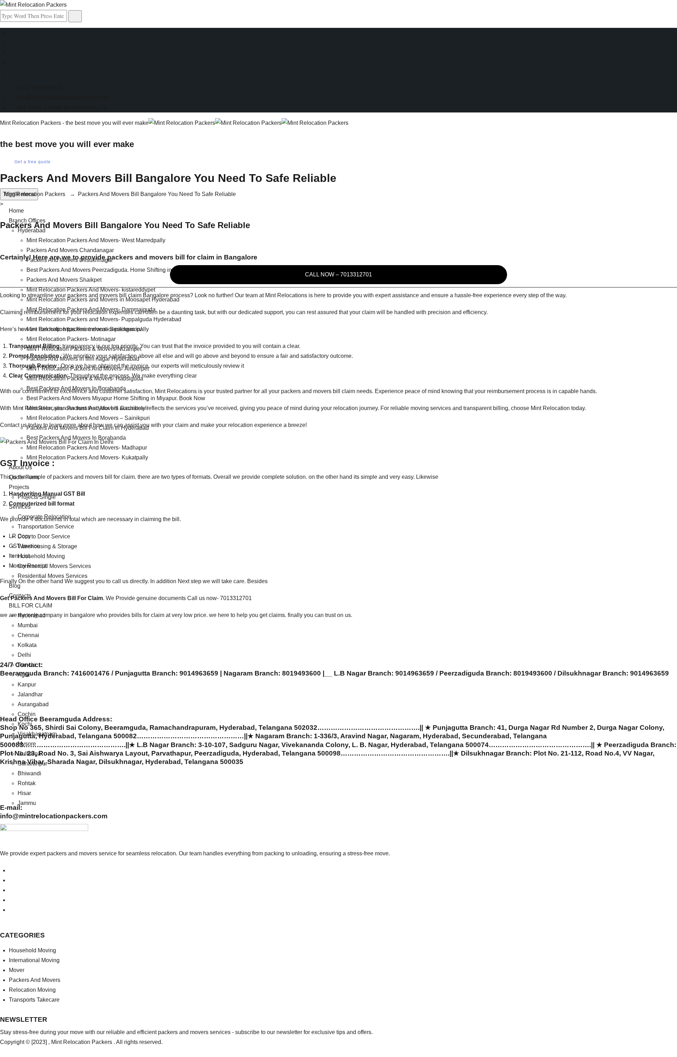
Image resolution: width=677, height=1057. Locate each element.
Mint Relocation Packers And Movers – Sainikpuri (88, 418)
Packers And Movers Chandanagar (70, 250)
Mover (16, 970)
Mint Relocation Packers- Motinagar (71, 339)
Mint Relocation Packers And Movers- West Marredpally (95, 240)
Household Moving (41, 556)
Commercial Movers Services (54, 566)
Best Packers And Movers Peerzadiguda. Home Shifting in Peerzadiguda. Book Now (131, 270)
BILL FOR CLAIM (30, 606)
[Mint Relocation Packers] (248, 123)
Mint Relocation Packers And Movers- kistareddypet (90, 290)
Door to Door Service (44, 536)
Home (16, 211)
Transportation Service (46, 527)
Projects (19, 487)
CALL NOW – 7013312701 (338, 274)
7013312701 (236, 598)
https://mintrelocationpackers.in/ (102, 329)
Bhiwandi (29, 773)
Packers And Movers (34, 980)
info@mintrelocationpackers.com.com (63, 97)
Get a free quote (32, 161)
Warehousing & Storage (47, 546)
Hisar (24, 793)
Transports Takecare (34, 1000)
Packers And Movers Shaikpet (64, 280)
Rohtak (27, 783)
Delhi (24, 655)
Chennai (28, 635)
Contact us (13, 425)
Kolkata (27, 645)
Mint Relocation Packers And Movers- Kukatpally (87, 457)
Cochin (27, 714)
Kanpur (27, 685)
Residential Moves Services (52, 576)
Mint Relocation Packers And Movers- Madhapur (86, 448)
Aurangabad (33, 704)
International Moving (34, 960)
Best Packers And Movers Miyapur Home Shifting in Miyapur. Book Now (115, 398)
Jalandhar (30, 694)
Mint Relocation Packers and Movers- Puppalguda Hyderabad (103, 319)
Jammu (27, 803)
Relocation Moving (32, 990)
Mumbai (28, 625)
